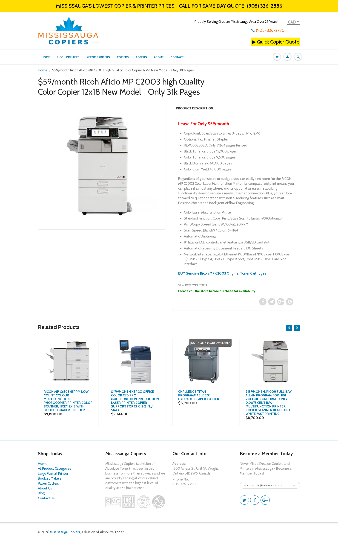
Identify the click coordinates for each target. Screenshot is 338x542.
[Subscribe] (294, 485)
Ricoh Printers (68, 57)
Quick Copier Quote (278, 42)
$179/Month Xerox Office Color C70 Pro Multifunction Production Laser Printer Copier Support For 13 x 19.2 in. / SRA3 (135, 401)
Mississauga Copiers (65, 532)
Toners (141, 57)
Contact (177, 57)
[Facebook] (254, 500)
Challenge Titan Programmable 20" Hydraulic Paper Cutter (198, 395)
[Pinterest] (265, 500)
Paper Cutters (48, 483)
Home (46, 57)
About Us (45, 488)
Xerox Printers (98, 57)
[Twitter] (244, 500)
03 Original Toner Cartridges (244, 273)
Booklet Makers (49, 478)
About (159, 57)
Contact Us (46, 498)
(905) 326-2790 (270, 30)
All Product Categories (54, 468)
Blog (41, 493)
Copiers (123, 57)
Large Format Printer (53, 474)
